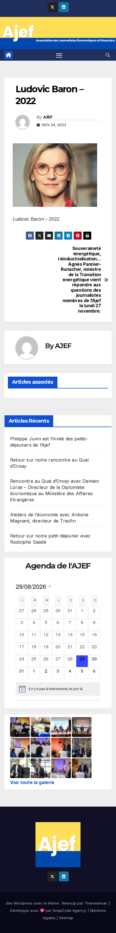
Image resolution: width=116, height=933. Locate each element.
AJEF (47, 117)
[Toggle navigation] (59, 55)
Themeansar (95, 903)
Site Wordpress (19, 903)
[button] (108, 55)
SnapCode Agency (69, 910)
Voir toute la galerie (32, 782)
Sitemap (66, 918)
